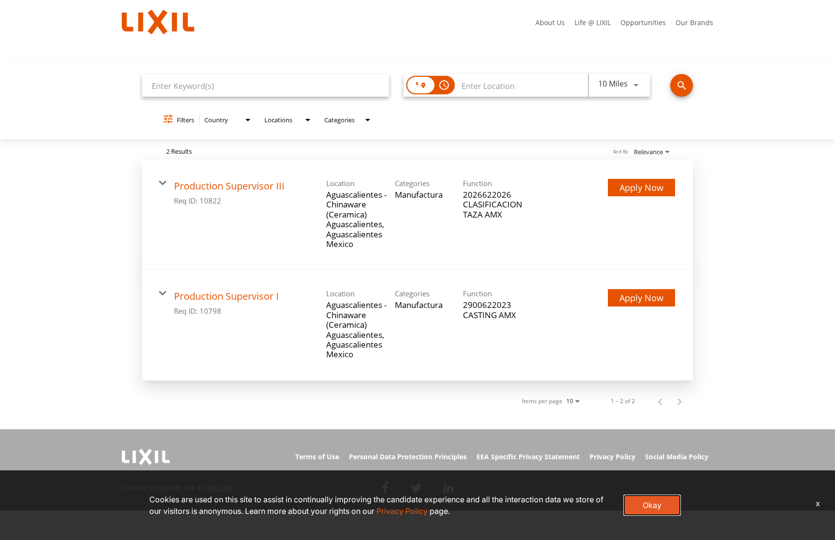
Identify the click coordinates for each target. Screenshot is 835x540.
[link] (417, 215)
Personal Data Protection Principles (408, 456)
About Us (550, 22)
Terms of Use (317, 456)
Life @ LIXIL (593, 22)
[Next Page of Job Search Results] (679, 401)
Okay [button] (652, 505)
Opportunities (643, 22)
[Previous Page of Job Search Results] (660, 401)
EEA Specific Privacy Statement (528, 456)
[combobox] (265, 85)
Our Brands (694, 22)
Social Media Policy (676, 456)
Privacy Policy (612, 456)
